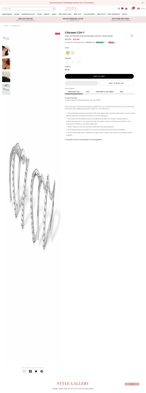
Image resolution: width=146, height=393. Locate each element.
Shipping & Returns (105, 92)
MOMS (16, 14)
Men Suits (101, 14)
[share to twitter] (36, 371)
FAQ (121, 92)
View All (132, 384)
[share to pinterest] (41, 371)
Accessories (89, 14)
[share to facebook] (30, 371)
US (142, 8)
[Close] (142, 2)
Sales (124, 14)
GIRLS (54, 14)
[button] (81, 83)
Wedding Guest (28, 14)
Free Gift (78, 14)
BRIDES (47, 14)
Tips (87, 92)
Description (73, 92)
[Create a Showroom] (126, 9)
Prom (39, 14)
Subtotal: (68, 67)
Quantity (68, 58)
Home (6, 26)
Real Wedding (114, 14)
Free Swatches (65, 14)
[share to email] (24, 371)
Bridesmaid (7, 14)
